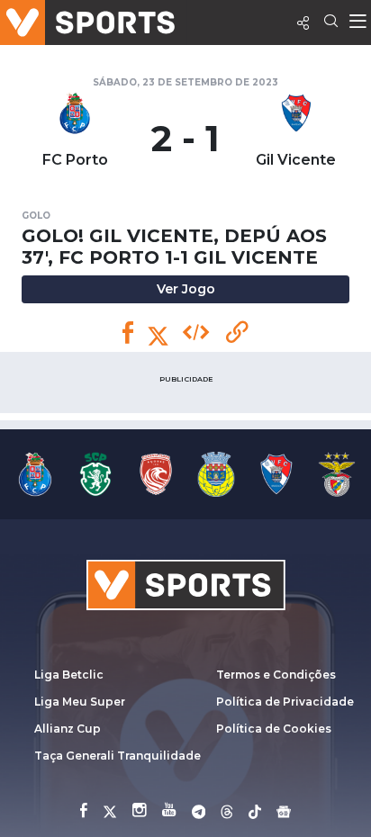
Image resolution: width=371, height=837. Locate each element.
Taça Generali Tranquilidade (117, 755)
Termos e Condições (276, 674)
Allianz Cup (67, 728)
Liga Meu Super (79, 701)
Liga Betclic (69, 674)
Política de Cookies (273, 728)
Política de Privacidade (285, 701)
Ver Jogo (186, 289)
